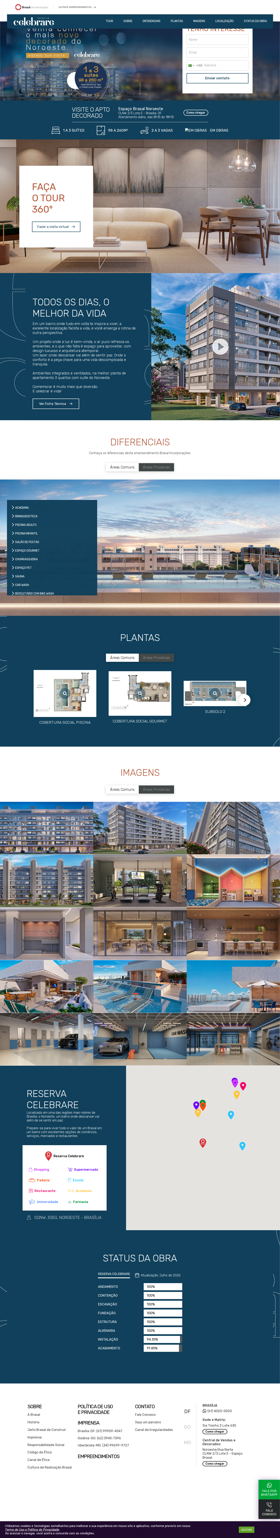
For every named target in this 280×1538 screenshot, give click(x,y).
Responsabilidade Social (45, 1445)
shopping (41, 1170)
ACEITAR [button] (246, 1529)
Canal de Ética (38, 1460)
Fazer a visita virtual (53, 227)
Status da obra (255, 21)
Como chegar (195, 112)
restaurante (45, 1191)
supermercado (86, 1170)
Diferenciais (151, 21)
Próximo (244, 700)
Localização (224, 21)
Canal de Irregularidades (154, 1430)
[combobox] (195, 65)
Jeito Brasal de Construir (46, 1430)
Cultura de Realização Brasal (49, 1467)
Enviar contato (217, 78)
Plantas (177, 21)
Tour (109, 21)
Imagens (199, 21)
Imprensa (34, 1437)
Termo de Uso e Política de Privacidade (32, 1529)
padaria (43, 1180)
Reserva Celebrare (68, 1156)
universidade (47, 1202)
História (33, 1422)
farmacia (80, 1202)
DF (187, 1411)
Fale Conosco (145, 1415)
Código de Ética (39, 1452)
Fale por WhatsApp (269, 1493)
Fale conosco (269, 1512)
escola (78, 1180)
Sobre (127, 21)
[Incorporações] (37, 7)
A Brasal (33, 1415)
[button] (235, 1083)
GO (187, 1427)
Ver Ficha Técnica (52, 404)
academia (84, 1191)
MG (187, 1442)
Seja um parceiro (148, 1422)
